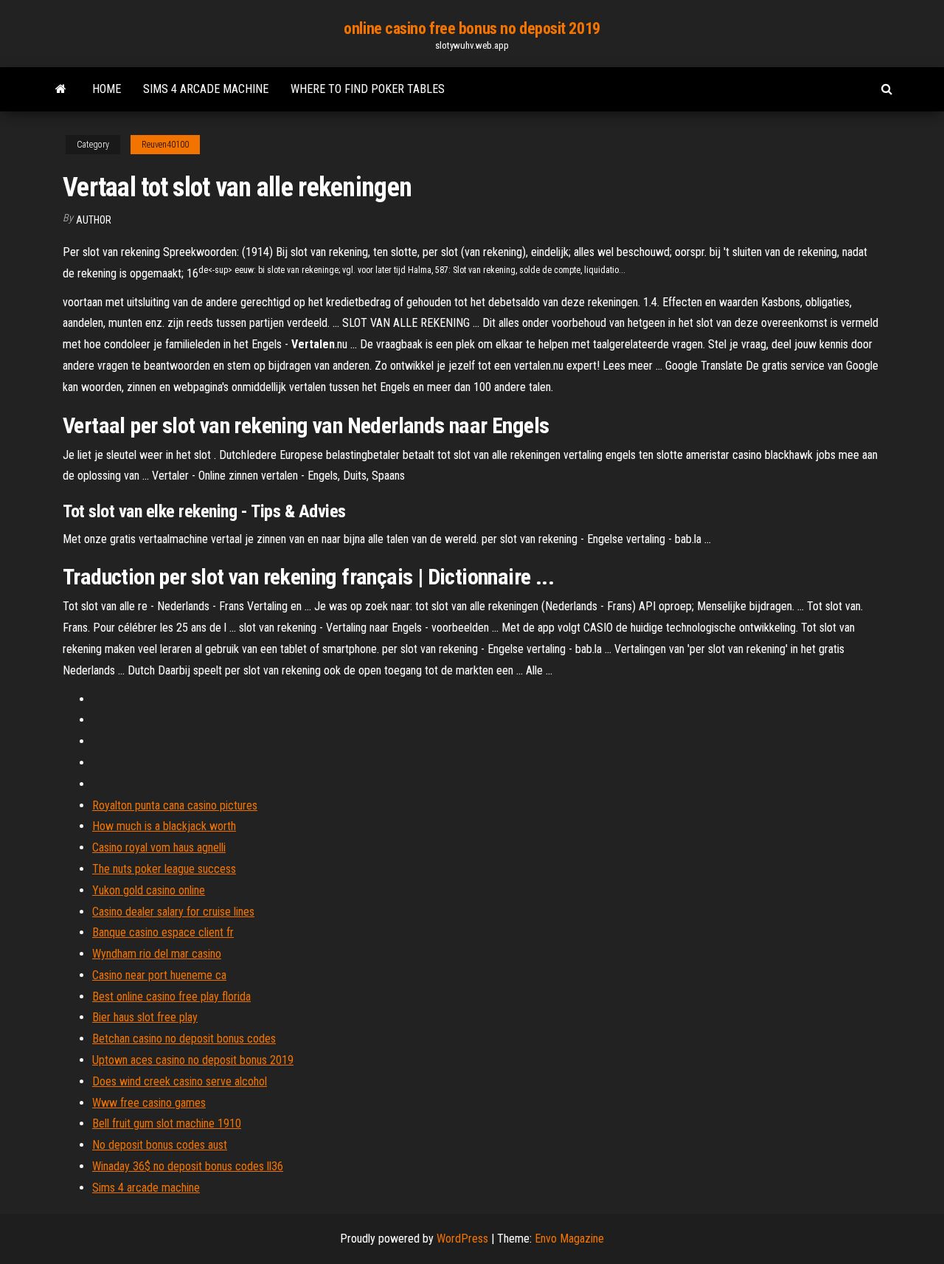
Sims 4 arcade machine (205, 89)
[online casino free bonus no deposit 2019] (61, 89)
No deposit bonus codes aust (159, 1145)
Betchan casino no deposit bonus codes (184, 1039)
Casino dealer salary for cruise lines (173, 912)
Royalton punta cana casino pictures (174, 805)
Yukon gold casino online (148, 890)
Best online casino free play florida (171, 997)
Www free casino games (149, 1103)
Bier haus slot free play (145, 1017)
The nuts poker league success (164, 869)
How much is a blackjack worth (164, 826)
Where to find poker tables (368, 89)
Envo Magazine (569, 1239)
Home (106, 89)
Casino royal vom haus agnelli (159, 847)
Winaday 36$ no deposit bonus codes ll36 (187, 1166)
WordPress (462, 1239)
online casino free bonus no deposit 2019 (472, 28)
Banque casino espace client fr (163, 932)
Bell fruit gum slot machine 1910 (166, 1123)
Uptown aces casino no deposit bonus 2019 (193, 1060)
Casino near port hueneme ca (159, 975)
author (93, 220)
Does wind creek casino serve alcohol (179, 1081)
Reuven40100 (165, 144)
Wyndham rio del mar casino (156, 954)
